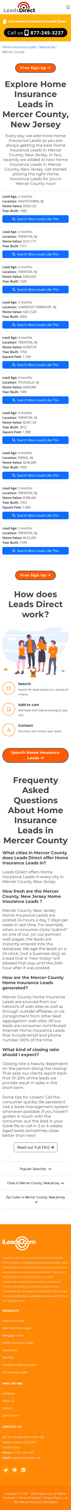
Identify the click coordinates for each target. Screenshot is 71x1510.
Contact (25, 725)
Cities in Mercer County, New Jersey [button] (33, 1183)
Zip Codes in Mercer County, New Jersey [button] (35, 1197)
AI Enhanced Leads (14, 1372)
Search (24, 684)
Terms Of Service (29, 1498)
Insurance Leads (13, 1320)
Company (8, 1393)
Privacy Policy (53, 1498)
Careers (7, 1408)
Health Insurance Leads (18, 1343)
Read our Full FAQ (33, 1147)
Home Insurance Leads (19, 47)
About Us (8, 1401)
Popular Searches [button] (33, 1169)
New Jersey (47, 47)
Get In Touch (10, 1415)
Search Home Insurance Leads (35, 755)
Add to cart (28, 705)
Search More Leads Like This (38, 219)
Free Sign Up (33, 68)
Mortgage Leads (12, 1335)
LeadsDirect (10, 1350)
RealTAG (7, 1357)
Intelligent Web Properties (19, 1365)
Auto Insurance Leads (16, 1328)
